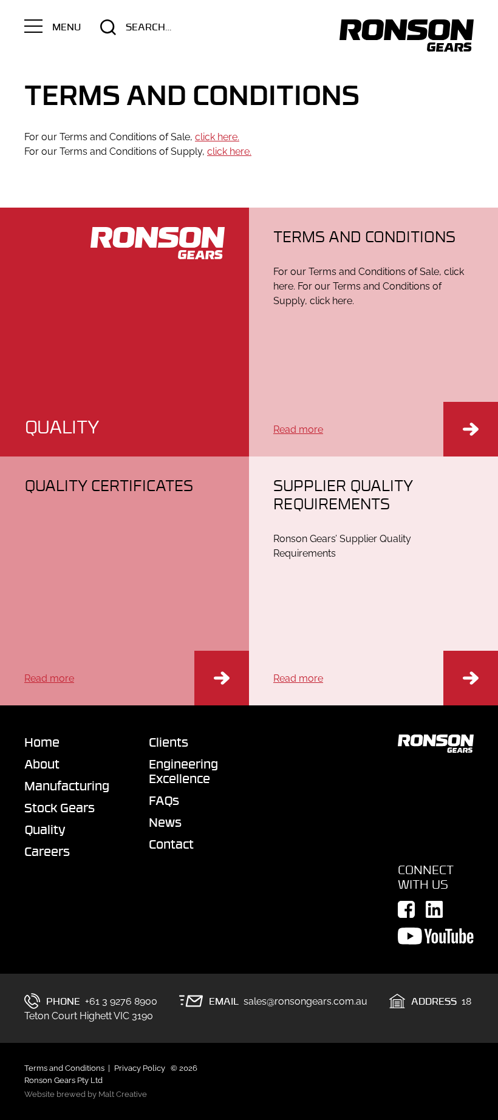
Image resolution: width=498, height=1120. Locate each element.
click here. (217, 137)
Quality (45, 829)
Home (42, 742)
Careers (47, 851)
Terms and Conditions (64, 1068)
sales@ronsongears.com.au (305, 1001)
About (42, 763)
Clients (168, 742)
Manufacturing (62, 785)
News (165, 822)
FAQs (164, 800)
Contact (171, 844)
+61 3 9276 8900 (121, 1001)
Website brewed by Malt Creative (85, 1094)
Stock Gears (59, 807)
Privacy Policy (139, 1068)
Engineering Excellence (183, 771)
